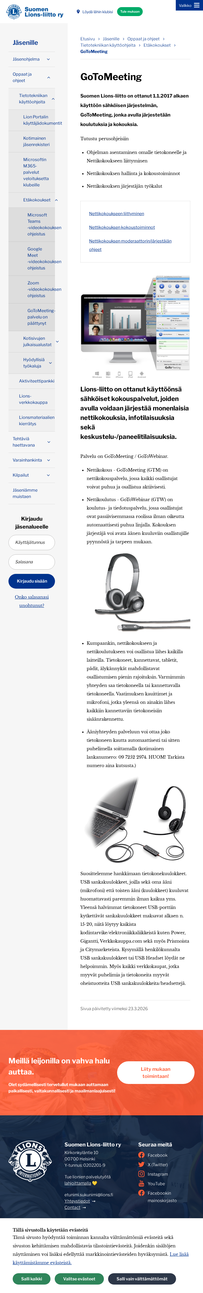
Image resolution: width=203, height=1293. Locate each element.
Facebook (158, 1155)
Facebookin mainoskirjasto (162, 1197)
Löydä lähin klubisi (97, 11)
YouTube (156, 1183)
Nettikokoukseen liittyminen (116, 213)
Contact (72, 1207)
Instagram (158, 1174)
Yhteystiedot (77, 1201)
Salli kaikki (31, 1278)
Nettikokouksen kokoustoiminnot (122, 227)
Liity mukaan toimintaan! (155, 1072)
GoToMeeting (94, 51)
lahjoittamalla (77, 1183)
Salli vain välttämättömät (142, 1278)
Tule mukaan (130, 11)
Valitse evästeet (79, 1278)
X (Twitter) (158, 1164)
